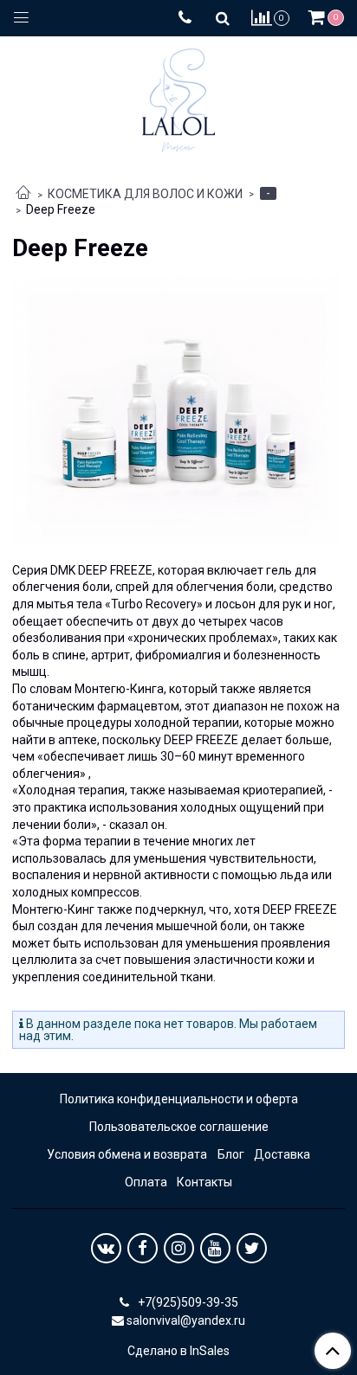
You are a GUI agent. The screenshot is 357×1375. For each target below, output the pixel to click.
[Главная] (23, 194)
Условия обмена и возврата (127, 1154)
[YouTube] (215, 1248)
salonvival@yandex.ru (186, 1320)
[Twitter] (252, 1248)
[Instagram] (179, 1248)
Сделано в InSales (178, 1351)
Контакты (204, 1182)
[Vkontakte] (106, 1248)
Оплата (146, 1182)
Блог (230, 1154)
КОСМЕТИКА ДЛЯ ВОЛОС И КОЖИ (145, 194)
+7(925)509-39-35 (186, 1302)
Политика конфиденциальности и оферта (179, 1099)
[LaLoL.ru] (178, 96)
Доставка (282, 1154)
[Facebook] (142, 1248)
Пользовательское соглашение (179, 1127)
